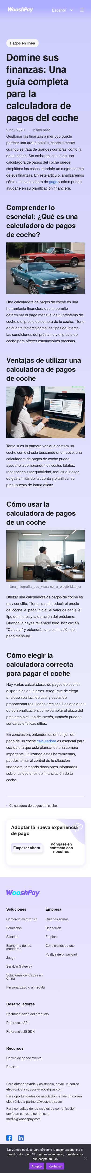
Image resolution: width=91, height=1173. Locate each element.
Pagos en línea (22, 43)
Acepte (37, 1166)
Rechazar (55, 1166)
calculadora (47, 741)
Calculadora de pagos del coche (33, 805)
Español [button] (59, 10)
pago (53, 181)
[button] (26, 847)
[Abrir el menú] (82, 10)
